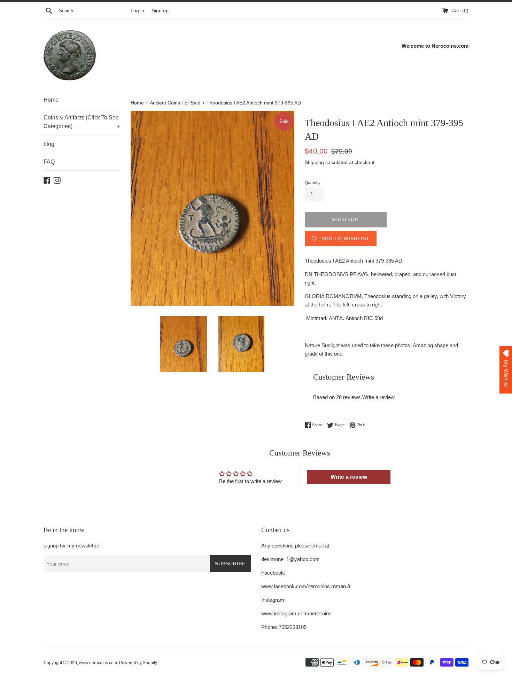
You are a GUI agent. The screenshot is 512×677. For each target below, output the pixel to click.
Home (51, 100)
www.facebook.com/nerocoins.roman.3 (305, 586)
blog (49, 144)
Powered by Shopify (138, 662)
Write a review (378, 397)
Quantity (312, 182)
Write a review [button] (349, 477)
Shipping (314, 162)
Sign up (160, 10)
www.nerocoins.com (98, 662)
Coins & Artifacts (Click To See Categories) (82, 122)
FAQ (49, 162)
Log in (137, 10)
